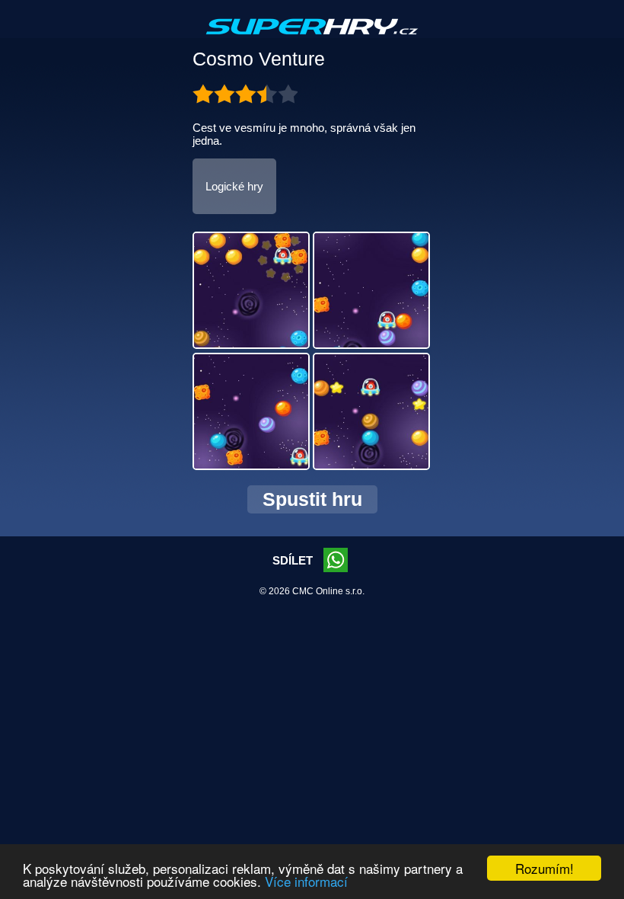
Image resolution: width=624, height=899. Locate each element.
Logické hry (234, 186)
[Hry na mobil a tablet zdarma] (312, 39)
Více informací (306, 881)
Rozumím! (544, 868)
